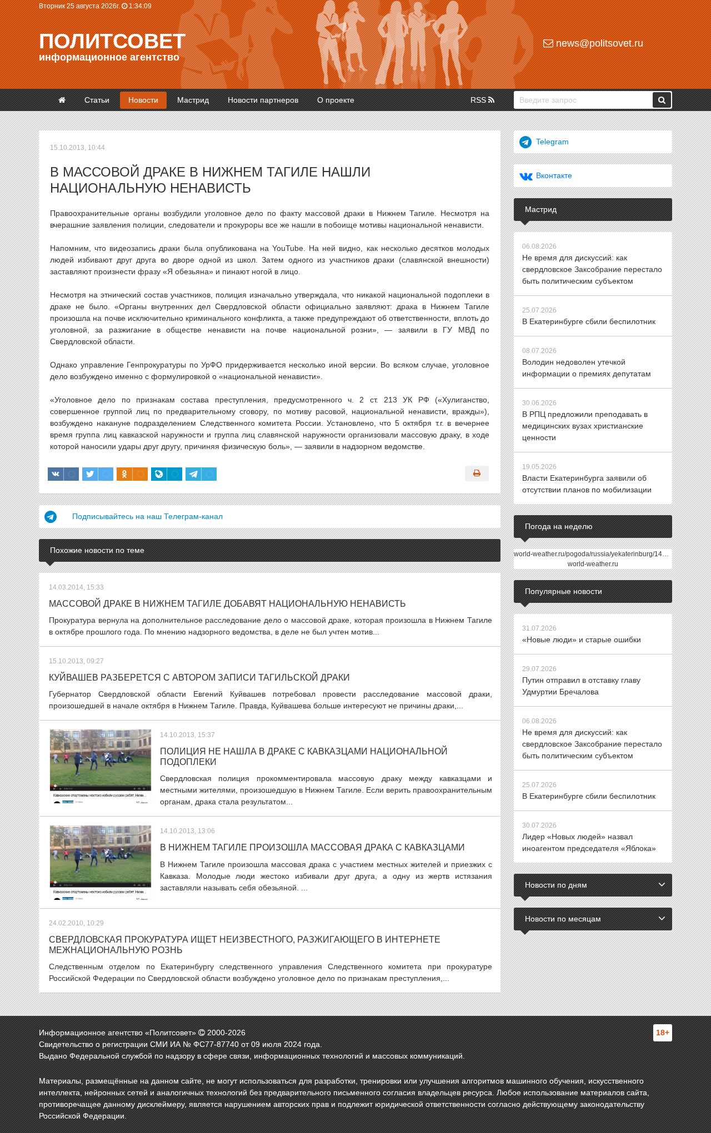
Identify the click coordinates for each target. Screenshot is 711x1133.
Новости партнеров (263, 99)
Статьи (96, 99)
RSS (479, 99)
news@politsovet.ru (598, 43)
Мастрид (193, 99)
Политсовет (112, 41)
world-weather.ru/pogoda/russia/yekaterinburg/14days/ (596, 554)
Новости (143, 99)
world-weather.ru (593, 564)
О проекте (335, 99)
